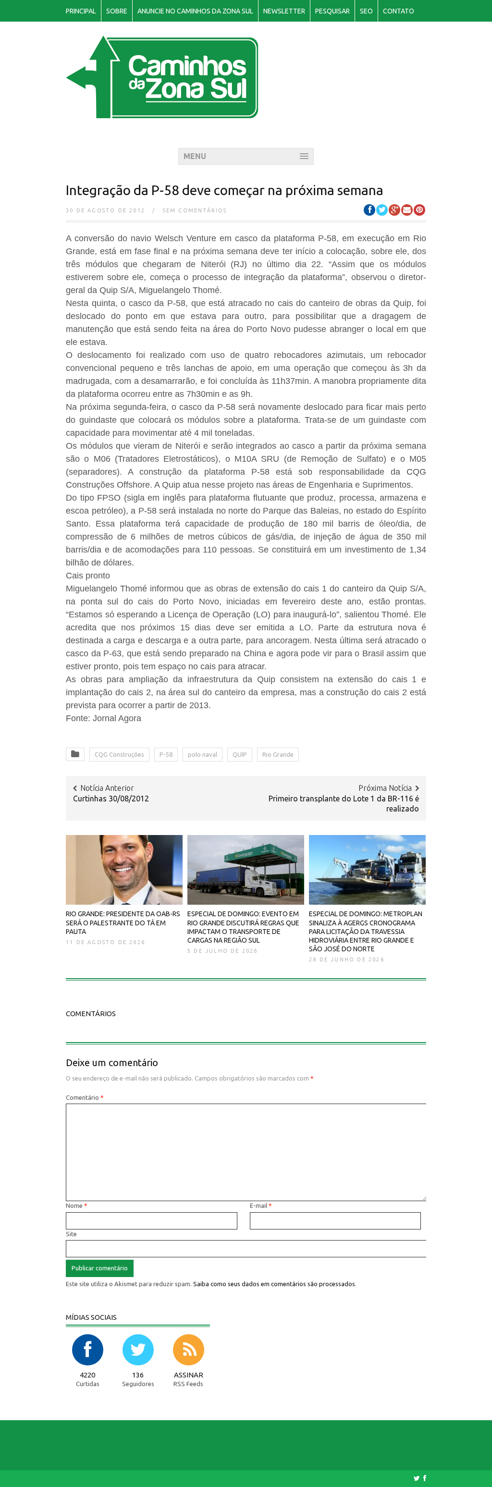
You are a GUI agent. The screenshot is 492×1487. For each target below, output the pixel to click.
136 (138, 1375)
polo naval (202, 754)
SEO (366, 11)
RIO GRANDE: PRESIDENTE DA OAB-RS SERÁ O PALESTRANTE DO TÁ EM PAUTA (123, 922)
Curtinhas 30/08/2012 (111, 798)
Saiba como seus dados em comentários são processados (274, 1283)
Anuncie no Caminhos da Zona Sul (195, 11)
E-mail (261, 1205)
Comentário (85, 1097)
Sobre (116, 11)
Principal (81, 11)
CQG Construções (119, 754)
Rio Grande (278, 754)
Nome (76, 1205)
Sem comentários (195, 210)
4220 (87, 1375)
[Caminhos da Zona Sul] (162, 113)
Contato (398, 11)
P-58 (166, 754)
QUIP (240, 754)
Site (71, 1233)
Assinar (188, 1375)
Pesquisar (332, 11)
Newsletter (284, 11)
